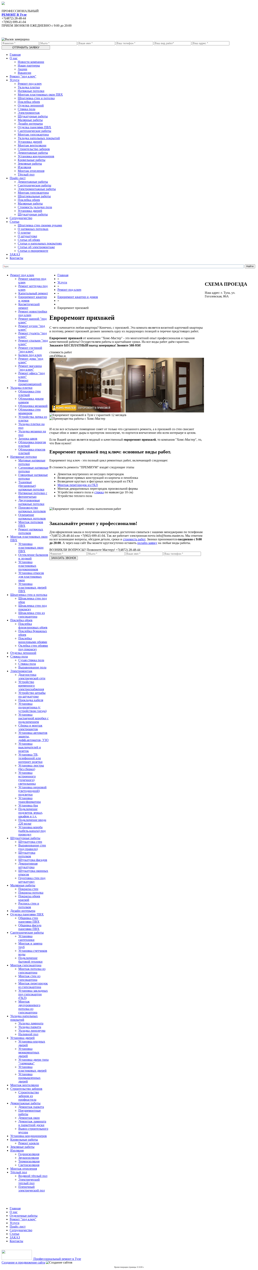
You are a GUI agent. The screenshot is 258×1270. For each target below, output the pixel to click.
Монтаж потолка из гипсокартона (31, 970)
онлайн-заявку (147, 543)
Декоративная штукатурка (27, 865)
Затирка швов (27, 438)
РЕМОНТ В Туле (14, 14)
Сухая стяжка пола (31, 660)
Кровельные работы (31, 160)
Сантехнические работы (34, 131)
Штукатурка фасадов (32, 860)
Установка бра (28, 805)
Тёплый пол (26, 174)
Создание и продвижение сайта (23, 1262)
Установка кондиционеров (36, 156)
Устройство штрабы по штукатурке (32, 694)
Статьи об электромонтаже (36, 247)
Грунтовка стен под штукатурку (31, 879)
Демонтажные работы (33, 152)
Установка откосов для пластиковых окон (31, 576)
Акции (22, 69)
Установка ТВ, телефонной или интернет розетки (30, 758)
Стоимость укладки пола (35, 207)
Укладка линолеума (31, 1030)
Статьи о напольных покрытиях (40, 243)
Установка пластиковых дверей (32, 1068)
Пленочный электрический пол (31, 1188)
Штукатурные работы (33, 116)
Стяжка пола (26, 109)
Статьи (14, 221)
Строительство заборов (34, 149)
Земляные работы (30, 163)
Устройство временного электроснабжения (31, 685)
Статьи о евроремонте (33, 250)
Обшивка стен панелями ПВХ (29, 919)
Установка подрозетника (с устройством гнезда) (32, 707)
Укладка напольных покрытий (39, 138)
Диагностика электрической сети (31, 676)
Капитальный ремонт (33, 293)
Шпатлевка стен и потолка (36, 98)
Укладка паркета (29, 1027)
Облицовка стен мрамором (29, 411)
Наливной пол (28, 1034)
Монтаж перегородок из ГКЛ (77, 485)
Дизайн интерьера (30, 123)
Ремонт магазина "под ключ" (30, 367)
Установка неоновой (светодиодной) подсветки (32, 791)
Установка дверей (30, 141)
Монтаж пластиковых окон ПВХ (40, 94)
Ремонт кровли (28, 1143)
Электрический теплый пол (29, 1181)
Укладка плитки (29, 87)
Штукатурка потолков (26, 854)
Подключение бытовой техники (30, 959)
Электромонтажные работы (37, 189)
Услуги (14, 80)
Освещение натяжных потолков (32, 516)
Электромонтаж (29, 112)
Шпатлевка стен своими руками (40, 225)
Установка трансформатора (29, 799)
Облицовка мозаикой (33, 406)
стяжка (99, 492)
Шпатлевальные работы (34, 196)
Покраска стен (28, 889)
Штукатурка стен (30, 841)
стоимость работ (134, 539)
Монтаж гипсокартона (33, 134)
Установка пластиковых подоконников (28, 565)
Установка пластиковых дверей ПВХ (32, 587)
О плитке (24, 232)
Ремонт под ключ (30, 83)
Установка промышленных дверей (29, 1077)
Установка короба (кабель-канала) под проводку (32, 830)
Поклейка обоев (29, 102)
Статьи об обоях (29, 240)
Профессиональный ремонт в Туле (57, 1259)
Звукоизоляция (28, 1157)
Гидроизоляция (28, 1154)
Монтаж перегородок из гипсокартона (33, 985)
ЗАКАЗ (15, 254)
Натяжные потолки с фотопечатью (32, 494)
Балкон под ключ (30, 355)
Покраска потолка (30, 892)
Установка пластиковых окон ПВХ (31, 547)
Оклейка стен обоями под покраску (33, 647)
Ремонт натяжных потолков (30, 531)
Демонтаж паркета (31, 1107)
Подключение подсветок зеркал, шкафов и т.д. (30, 812)
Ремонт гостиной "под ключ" (30, 349)
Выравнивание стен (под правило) (32, 847)
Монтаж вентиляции (32, 145)
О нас (14, 58)
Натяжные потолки (31, 91)
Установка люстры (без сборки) (31, 767)
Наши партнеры (29, 65)
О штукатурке (27, 236)
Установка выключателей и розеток (29, 747)
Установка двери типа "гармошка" (33, 1061)
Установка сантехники (26, 938)
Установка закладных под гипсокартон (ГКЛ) (33, 994)
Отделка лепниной (31, 105)
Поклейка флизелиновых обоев (32, 625)
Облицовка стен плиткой (29, 393)
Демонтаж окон (29, 1117)
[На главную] (3, 3)
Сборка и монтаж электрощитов (30, 727)
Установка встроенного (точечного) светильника (27, 778)
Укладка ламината (30, 1023)
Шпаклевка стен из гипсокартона (31, 614)
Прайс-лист (18, 178)
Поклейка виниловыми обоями (32, 640)
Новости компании (31, 62)
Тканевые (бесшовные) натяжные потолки (31, 485)
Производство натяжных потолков (32, 509)
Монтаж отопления (31, 171)
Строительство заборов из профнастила (28, 1096)
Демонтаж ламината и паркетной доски (32, 1123)
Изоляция (24, 167)
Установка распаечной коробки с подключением (33, 718)
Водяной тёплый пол (32, 1176)
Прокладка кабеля (30, 700)
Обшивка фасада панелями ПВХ (29, 927)
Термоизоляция (29, 1161)
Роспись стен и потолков (28, 905)
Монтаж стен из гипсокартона (29, 977)
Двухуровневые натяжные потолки (31, 502)
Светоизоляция (28, 1165)
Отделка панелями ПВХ (34, 127)
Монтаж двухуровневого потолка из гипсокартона (29, 1007)
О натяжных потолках (33, 229)
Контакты (16, 258)
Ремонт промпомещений (30, 382)
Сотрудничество (21, 218)
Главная (15, 54)
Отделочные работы (23, 1215)
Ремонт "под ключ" (23, 76)
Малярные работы (30, 120)
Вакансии (24, 72)
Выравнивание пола (32, 667)
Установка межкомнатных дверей (28, 1052)
